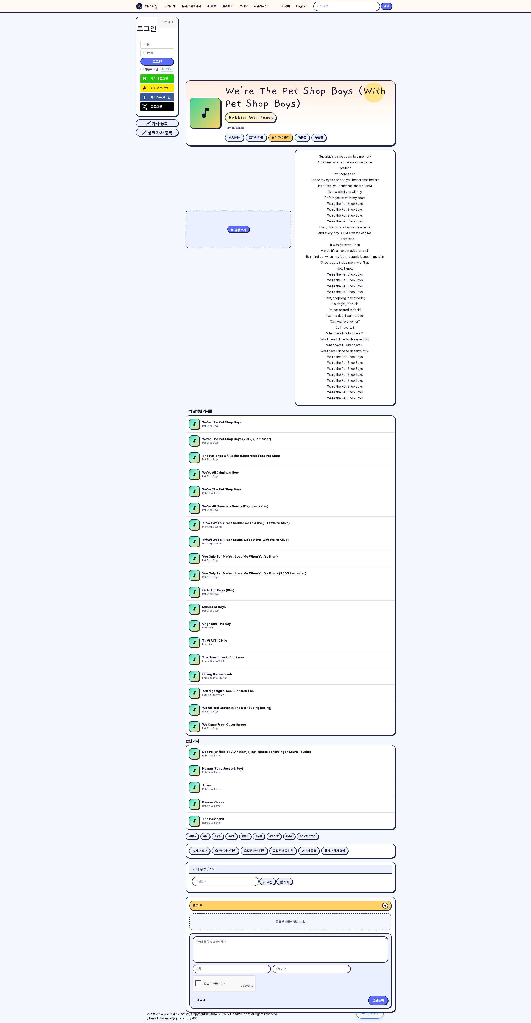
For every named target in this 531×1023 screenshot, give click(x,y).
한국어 (286, 6)
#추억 (231, 836)
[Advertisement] (290, 48)
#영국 (289, 836)
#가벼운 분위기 (308, 836)
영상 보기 (240, 230)
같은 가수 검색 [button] (255, 851)
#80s (192, 836)
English (301, 6)
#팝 (205, 836)
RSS (195, 1018)
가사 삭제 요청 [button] (336, 851)
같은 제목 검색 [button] (284, 851)
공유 (303, 137)
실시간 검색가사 (191, 6)
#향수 (218, 836)
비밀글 (201, 1000)
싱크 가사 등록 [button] (159, 132)
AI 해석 (211, 6)
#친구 (245, 836)
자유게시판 (260, 6)
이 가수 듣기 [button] (282, 137)
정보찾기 (167, 69)
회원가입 (167, 22)
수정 (269, 882)
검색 (386, 6)
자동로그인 (151, 69)
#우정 (259, 836)
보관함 (244, 6)
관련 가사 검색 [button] (227, 851)
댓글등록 (378, 1000)
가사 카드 (257, 137)
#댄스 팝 (274, 836)
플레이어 (228, 6)
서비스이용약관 (179, 1014)
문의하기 (372, 1013)
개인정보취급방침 (158, 1014)
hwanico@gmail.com (174, 1018)
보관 (320, 137)
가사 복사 (201, 851)
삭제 (286, 882)
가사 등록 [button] (159, 123)
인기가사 (169, 6)
